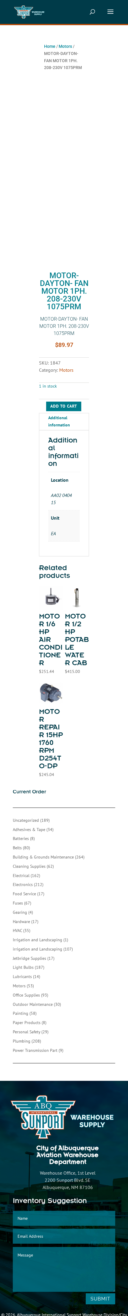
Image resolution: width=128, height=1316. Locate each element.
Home (49, 46)
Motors (65, 46)
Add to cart (63, 406)
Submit (100, 1299)
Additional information (59, 421)
